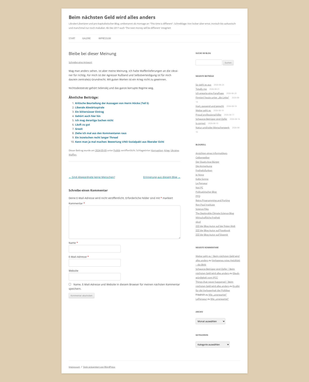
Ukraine (175, 150)
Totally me (201, 89)
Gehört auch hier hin (87, 116)
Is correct (200, 123)
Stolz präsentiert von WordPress (99, 366)
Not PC (199, 187)
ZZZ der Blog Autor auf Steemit (212, 234)
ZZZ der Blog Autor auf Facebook (213, 230)
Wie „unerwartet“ (218, 294)
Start (72, 38)
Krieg (167, 150)
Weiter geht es (203, 110)
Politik (117, 150)
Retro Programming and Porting (213, 200)
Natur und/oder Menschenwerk (212, 127)
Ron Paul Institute (205, 204)
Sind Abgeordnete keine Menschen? (92, 177)
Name (73, 242)
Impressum (105, 38)
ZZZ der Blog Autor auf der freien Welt (215, 226)
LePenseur (201, 299)
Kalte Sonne (202, 179)
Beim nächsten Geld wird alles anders (112, 17)
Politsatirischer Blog (206, 191)
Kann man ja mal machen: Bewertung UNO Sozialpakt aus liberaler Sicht (119, 141)
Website (73, 270)
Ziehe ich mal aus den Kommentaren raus (100, 133)
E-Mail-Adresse (79, 256)
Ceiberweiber (203, 157)
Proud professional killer (208, 114)
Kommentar (77, 203)
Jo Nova (200, 174)
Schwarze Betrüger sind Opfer (211, 119)
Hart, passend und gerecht (210, 106)
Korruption (157, 150)
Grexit (79, 129)
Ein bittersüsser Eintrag (89, 111)
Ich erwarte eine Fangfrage (210, 93)
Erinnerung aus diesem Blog (161, 177)
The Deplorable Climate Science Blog (215, 213)
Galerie (86, 38)
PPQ (198, 196)
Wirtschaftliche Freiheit (208, 217)
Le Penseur (201, 183)
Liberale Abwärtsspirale (89, 107)
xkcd (198, 221)
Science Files (202, 209)
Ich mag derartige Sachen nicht (94, 120)
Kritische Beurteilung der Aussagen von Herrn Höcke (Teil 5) (112, 103)
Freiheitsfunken (204, 170)
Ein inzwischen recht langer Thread (96, 137)
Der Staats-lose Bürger (207, 161)
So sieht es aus (203, 84)
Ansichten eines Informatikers (211, 153)
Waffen (72, 154)
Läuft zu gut (82, 124)
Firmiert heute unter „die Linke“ (212, 97)
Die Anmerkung (204, 166)
